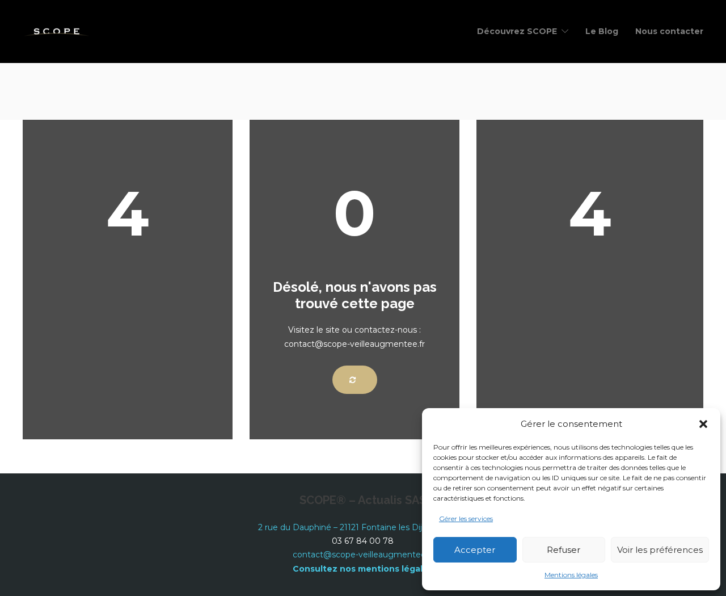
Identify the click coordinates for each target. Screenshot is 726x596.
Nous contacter (669, 31)
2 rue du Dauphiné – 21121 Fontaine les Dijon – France (362, 527)
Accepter (474, 549)
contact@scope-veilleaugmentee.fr (363, 554)
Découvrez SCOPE (517, 31)
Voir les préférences (660, 549)
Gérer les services (466, 518)
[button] (703, 424)
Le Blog (601, 31)
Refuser (563, 549)
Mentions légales (571, 574)
